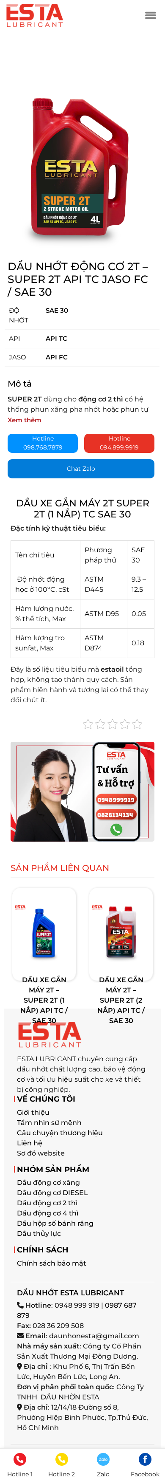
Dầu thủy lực (39, 1233)
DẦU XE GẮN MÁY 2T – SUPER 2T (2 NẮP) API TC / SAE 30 (121, 1000)
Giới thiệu (33, 1112)
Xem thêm (24, 420)
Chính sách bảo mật (51, 1263)
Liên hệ (29, 1143)
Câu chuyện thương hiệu (60, 1133)
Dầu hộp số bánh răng (55, 1223)
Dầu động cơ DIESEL (52, 1193)
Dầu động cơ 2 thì (47, 1203)
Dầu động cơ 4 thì (47, 1213)
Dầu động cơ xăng (48, 1183)
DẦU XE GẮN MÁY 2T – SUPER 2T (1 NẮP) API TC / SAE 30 (44, 1000)
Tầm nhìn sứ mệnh (49, 1123)
